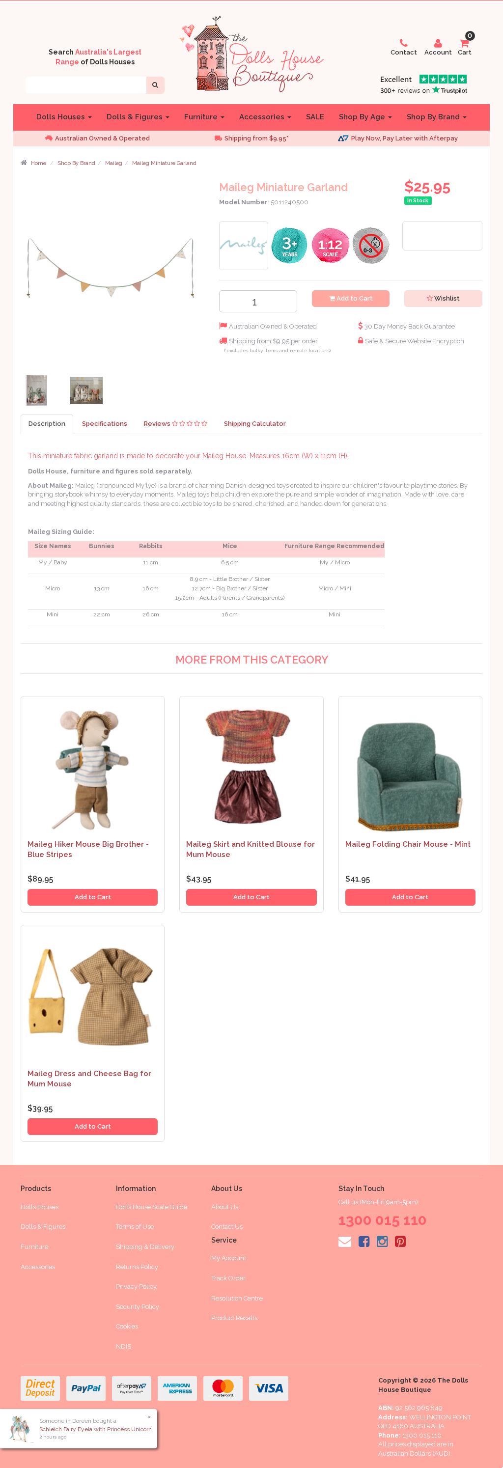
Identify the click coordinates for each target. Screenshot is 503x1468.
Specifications (104, 423)
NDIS (123, 1346)
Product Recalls (234, 1318)
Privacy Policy (136, 1286)
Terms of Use (135, 1226)
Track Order (228, 1278)
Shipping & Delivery (145, 1246)
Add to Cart (354, 298)
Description (46, 423)
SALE (315, 116)
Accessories (262, 116)
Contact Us (227, 1226)
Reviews (158, 423)
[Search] (155, 85)
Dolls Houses (61, 116)
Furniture (202, 116)
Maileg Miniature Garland (164, 163)
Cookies (127, 1326)
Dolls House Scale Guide (151, 1207)
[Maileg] (243, 245)
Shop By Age (363, 116)
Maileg (113, 163)
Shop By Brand (434, 116)
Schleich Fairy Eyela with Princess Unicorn (95, 1429)
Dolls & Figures (136, 116)
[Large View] (38, 393)
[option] (114, 139)
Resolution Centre (237, 1298)
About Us (224, 1207)
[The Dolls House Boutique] (251, 52)
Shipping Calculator (255, 423)
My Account (228, 1258)
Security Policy (137, 1306)
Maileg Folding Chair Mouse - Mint (408, 844)
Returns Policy (137, 1267)
